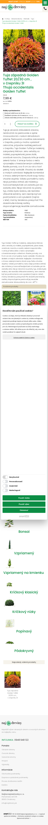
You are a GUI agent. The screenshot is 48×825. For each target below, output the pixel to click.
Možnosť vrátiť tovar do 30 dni (17, 113)
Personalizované (15, 481)
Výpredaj (5, 764)
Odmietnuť (24, 510)
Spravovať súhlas (23, 818)
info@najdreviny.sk (9, 803)
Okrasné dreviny (8, 749)
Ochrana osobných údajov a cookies (24, 337)
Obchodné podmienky (11, 774)
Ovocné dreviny (8, 753)
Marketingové (14, 490)
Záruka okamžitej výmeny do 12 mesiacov (21, 118)
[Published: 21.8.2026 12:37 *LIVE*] (13, 814)
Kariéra (4, 785)
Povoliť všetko (24, 498)
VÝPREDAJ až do (24, 2)
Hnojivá (5, 761)
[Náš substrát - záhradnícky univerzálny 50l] (36, 300)
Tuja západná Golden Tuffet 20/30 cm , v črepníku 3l (13, 697)
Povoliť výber (24, 504)
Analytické (13, 486)
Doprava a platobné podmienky (15, 777)
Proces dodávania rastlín (12, 781)
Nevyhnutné (14, 477)
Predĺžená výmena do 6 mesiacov (19, 115)
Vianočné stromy (9, 757)
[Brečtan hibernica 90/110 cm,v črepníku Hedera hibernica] (12, 300)
